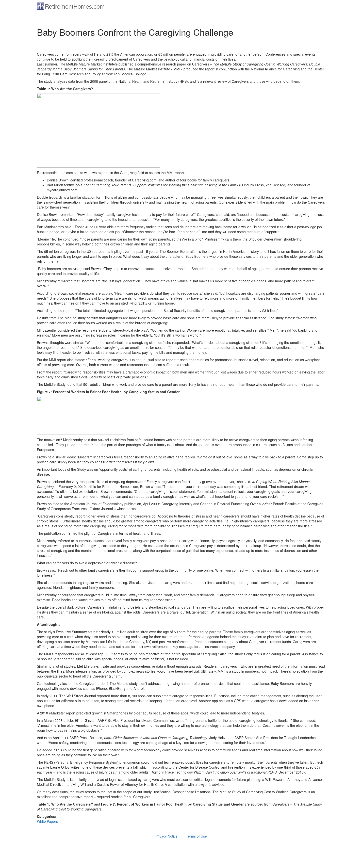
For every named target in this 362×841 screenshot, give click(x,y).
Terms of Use (196, 836)
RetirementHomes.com (75, 6)
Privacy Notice (166, 836)
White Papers (47, 821)
